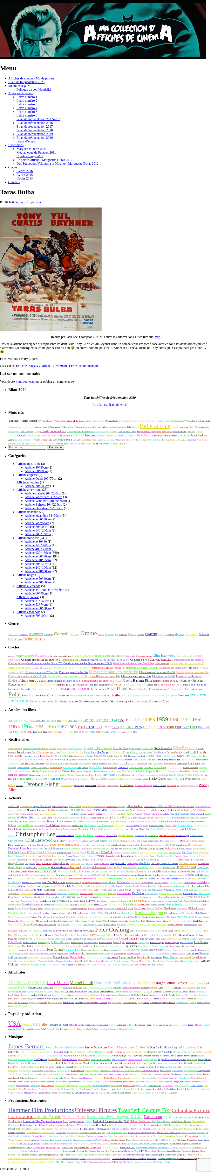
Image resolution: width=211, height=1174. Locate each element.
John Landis (182, 763)
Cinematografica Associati (73, 1151)
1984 (201, 727)
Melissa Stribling (155, 908)
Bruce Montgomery (169, 1093)
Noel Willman (15, 924)
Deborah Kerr (103, 845)
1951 (92, 720)
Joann (130, 991)
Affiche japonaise (27, 597)
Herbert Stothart (64, 1093)
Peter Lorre (167, 930)
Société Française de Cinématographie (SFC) (150, 1144)
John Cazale (130, 886)
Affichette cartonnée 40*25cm (44, 589)
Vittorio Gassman (122, 961)
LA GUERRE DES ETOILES (67, 439)
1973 (115, 727)
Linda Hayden (45, 901)
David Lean (55, 752)
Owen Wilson (88, 924)
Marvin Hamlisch (181, 1052)
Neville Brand (134, 921)
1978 (154, 727)
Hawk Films (170, 1140)
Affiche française (28, 365)
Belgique (130, 1025)
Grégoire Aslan (99, 867)
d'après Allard (57, 999)
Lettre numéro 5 (26, 111)
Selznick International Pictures (170, 1136)
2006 (119, 732)
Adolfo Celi (13, 806)
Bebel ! (135, 427)
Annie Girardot (50, 814)
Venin (198, 987)
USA (14, 1023)
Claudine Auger (182, 835)
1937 (26, 720)
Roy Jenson (130, 946)
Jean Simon (170, 999)
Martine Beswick (51, 908)
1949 (79, 720)
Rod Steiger (14, 946)
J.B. (91, 995)
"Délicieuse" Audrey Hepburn (23, 420)
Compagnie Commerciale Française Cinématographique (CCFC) (35, 1158)
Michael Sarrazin (172, 913)
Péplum (165, 439)
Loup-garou (110, 440)
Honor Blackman (92, 871)
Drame (88, 633)
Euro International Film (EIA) (98, 1158)
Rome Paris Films (127, 1147)
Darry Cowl (174, 841)
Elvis (75, 435)
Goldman (79, 1002)
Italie (43, 1024)
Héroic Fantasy (143, 435)
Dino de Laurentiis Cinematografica (126, 1125)
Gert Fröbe (144, 863)
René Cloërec (61, 1063)
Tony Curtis (143, 957)
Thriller (28, 639)
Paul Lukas (23, 930)
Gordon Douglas (15, 760)
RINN (133, 995)
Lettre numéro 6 (26, 115)
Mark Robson (174, 767)
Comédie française (160, 659)
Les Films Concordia (110, 1147)
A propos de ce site (20, 93)
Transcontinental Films (98, 1144)
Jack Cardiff (151, 760)
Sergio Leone (100, 778)
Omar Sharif (63, 924)
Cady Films (13, 1144)
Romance (191, 634)
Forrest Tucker (142, 856)
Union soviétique (180, 1025)
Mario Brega (115, 904)
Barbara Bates (74, 818)
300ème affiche (111, 421)
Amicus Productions (43, 1128)
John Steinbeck (24, 440)
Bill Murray (78, 822)
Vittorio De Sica (159, 785)
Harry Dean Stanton (19, 871)
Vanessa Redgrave (15, 961)
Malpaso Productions (140, 1121)
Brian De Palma (120, 748)
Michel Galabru (31, 917)
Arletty (166, 814)
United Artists (47, 1116)
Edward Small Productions (135, 1136)
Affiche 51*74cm (36, 604)
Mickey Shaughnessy (157, 917)
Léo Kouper (78, 999)
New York (152, 440)
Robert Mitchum (60, 942)
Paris (159, 440)
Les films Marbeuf (153, 1125)
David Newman (25, 1089)
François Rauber (140, 1074)
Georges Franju (153, 756)
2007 (124, 732)
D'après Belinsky (183, 1002)
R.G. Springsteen (171, 771)
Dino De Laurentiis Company (92, 1132)
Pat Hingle (132, 924)
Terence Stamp (33, 957)
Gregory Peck (114, 867)
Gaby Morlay (58, 860)
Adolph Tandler (69, 1059)
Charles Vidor (147, 748)
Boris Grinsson (27, 981)
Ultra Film (109, 1151)
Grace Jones (86, 867)
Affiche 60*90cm (36, 593)
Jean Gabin (138, 879)
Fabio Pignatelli (31, 1082)
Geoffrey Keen (168, 859)
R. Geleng (167, 991)
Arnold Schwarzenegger (179, 814)
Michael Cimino (39, 771)
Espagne (73, 1024)
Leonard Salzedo (132, 1070)
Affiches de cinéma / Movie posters (31, 78)
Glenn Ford (74, 867)
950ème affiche (80, 427)
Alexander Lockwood (17, 810)
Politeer (156, 999)
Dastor (146, 1002)
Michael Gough (33, 913)
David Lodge (30, 845)
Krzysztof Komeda (150, 1070)
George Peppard (61, 863)
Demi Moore (127, 845)
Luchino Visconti (136, 767)
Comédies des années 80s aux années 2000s (87, 663)
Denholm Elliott (140, 845)
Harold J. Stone (155, 867)
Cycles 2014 (24, 178)
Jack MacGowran (64, 875)
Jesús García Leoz (169, 1089)
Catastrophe (130, 656)
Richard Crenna (72, 939)
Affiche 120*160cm (54, 365)
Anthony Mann (48, 748)
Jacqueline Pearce (136, 875)
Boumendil (157, 991)
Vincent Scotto (92, 1070)
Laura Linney (115, 897)
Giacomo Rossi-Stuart (168, 863)
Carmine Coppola (37, 1055)
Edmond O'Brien (28, 852)
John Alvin (138, 991)
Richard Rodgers (124, 1093)
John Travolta (100, 889)
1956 (129, 720)
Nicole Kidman (162, 921)
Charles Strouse (22, 1074)
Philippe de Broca (153, 771)
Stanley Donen (157, 778)
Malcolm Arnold (55, 1055)
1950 (85, 720)
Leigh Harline (77, 1070)
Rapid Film (20, 1132)
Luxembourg (104, 1029)
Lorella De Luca (118, 901)
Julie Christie (50, 893)
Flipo (140, 1002)
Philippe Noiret (20, 935)
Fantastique (111, 634)
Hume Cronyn (119, 871)
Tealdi (206, 983)
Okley (49, 991)
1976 (138, 727)
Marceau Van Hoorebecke (34, 1093)
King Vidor (82, 767)
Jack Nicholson (80, 875)
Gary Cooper (82, 859)
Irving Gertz (77, 1093)
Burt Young (119, 825)
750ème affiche (27, 427)
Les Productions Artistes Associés (95, 1128)
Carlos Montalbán (156, 825)
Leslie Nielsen (21, 901)
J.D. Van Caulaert (130, 1002)
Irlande (19, 1029)
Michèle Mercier (102, 917)
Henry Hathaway (63, 759)
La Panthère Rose (88, 440)
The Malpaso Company (48, 1121)
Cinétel (83, 1158)
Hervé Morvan (40, 991)
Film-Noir (123, 634)
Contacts (14, 182)
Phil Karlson (138, 771)
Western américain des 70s (44, 701)
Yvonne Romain (155, 964)
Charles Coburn (116, 829)
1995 (60, 732)
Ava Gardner (48, 817)
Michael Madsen (97, 913)
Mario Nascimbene (192, 1082)
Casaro (199, 983)
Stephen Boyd (62, 953)
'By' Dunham (98, 1078)
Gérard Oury (183, 756)
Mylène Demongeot (59, 921)
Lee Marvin (167, 897)
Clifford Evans (16, 840)
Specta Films (203, 1140)
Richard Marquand (50, 775)
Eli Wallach (93, 852)
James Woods (89, 878)
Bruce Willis (77, 825)
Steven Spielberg (191, 778)
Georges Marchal (118, 863)
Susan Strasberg (163, 953)
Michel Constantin (16, 917)
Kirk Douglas (52, 897)
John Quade (76, 889)
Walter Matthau (167, 961)
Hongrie (149, 1025)
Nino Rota (167, 1051)
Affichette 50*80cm (38, 608)
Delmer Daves (67, 752)
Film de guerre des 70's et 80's (41, 672)
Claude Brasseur (126, 835)
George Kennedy (44, 863)
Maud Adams (64, 908)
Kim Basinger (26, 897)
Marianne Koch (61, 905)
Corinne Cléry (88, 841)
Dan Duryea (142, 841)
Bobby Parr (155, 822)
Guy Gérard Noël (142, 983)
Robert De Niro (190, 938)
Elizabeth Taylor (136, 852)
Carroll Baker (14, 829)
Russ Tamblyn (144, 946)
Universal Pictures (96, 1110)
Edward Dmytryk (132, 752)
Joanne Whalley (58, 886)
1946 (64, 720)
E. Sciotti (148, 991)
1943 (53, 720)
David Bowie (185, 841)
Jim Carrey (31, 886)
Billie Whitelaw (102, 822)
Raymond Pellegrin (134, 935)
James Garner (48, 879)
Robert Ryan (119, 942)
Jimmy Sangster (71, 763)
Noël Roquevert (200, 921)
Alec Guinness (166, 806)
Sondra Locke (197, 950)
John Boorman (85, 763)
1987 (17, 731)
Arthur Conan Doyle (117, 427)
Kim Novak (39, 897)
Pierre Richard (83, 935)
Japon (105, 1025)
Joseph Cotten (181, 889)
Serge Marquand (83, 950)
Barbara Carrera (88, 817)
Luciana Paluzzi (164, 901)
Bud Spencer (90, 825)
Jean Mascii (58, 982)
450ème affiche (151, 421)
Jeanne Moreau (108, 882)
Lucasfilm (29, 1121)
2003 (103, 732)
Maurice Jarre (61, 1051)
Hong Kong (140, 1025)
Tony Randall (156, 957)
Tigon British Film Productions (72, 1136)
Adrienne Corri (26, 806)
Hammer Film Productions (41, 1109)
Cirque (37, 431)
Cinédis (11, 1132)
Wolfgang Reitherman (189, 785)
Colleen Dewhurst (73, 841)
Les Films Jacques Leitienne (180, 1129)
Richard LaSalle (110, 1078)
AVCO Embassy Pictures (133, 1155)
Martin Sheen (36, 908)
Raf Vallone (95, 935)
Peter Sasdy (127, 771)
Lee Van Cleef (192, 897)
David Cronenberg (40, 752)
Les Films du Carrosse (94, 1151)
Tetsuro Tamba (46, 957)
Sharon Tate (97, 950)
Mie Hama (171, 917)
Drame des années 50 (20, 667)
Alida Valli (75, 810)
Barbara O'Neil (104, 817)
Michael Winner (54, 771)
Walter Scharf (116, 1085)
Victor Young (84, 1059)
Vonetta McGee (138, 961)
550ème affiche (177, 421)
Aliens (105, 427)
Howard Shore (71, 1055)
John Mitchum (49, 890)
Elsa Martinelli (150, 852)
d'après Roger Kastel (119, 999)
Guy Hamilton (30, 759)
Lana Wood (93, 897)
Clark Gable (111, 835)
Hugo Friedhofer (79, 1051)
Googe (125, 991)
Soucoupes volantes (76, 444)
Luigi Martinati (20, 1006)
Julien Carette (73, 893)
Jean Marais (160, 879)
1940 (37, 720)
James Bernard (26, 1046)
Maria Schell (49, 905)
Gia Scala (155, 863)
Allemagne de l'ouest (58, 1024)
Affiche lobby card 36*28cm (43, 497)
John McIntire (24, 890)
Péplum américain (157, 689)
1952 (98, 720)
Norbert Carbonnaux (84, 771)
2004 (108, 732)
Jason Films (164, 1162)
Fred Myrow (14, 1067)
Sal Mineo (170, 946)
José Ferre (136, 890)
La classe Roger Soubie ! (46, 688)
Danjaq (72, 1121)
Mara (128, 995)
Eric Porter (187, 852)
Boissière (70, 995)
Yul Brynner (54, 964)
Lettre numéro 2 (26, 100)
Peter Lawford (156, 931)
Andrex (155, 810)
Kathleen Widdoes (166, 893)
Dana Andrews (153, 841)
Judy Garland (203, 890)
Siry (10, 999)
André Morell (101, 809)
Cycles (12, 167)
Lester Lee (105, 1070)
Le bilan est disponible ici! (110, 404)
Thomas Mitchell (61, 957)
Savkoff (118, 991)
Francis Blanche (156, 856)
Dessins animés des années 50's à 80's (133, 663)
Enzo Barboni (159, 752)
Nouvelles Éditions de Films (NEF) (129, 1151)
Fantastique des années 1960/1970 (107, 667)
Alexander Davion (185, 806)
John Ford (112, 763)
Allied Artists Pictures (181, 1121)
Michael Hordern (65, 913)
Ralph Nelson (185, 771)
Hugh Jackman (106, 871)
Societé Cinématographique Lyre (194, 1132)
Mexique (99, 1025)
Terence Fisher (42, 784)
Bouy (162, 999)
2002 (98, 732)
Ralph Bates (119, 935)
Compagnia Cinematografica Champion (152, 1147)
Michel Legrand (172, 1047)
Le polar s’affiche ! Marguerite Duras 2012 (44, 160)
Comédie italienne (17, 663)
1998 (76, 732)
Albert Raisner (138, 1093)
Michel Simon (72, 917)
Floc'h (184, 987)
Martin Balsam (191, 904)
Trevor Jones (34, 1085)
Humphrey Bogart (134, 871)
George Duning (119, 1059)
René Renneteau (200, 995)
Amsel (131, 999)
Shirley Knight (123, 950)
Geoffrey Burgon (123, 1089)
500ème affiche (164, 421)
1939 (32, 720)
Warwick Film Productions (66, 1128)
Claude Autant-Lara (163, 748)
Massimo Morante (15, 1082)
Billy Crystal (115, 822)
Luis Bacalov (167, 1085)
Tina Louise (91, 957)
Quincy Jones (35, 1074)
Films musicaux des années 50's (98, 680)
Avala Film (108, 1136)
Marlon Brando (174, 904)
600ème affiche (190, 421)
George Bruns (63, 1070)
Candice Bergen (132, 825)
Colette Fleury (59, 841)
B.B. (129, 427)
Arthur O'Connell (197, 814)
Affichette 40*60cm (38, 582)
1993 (50, 732)
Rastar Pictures (77, 1155)
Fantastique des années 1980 (173, 667)
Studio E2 (201, 999)
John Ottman (50, 1089)
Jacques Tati (174, 759)
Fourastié (117, 987)
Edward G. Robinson (46, 852)
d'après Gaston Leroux (127, 431)
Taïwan (95, 1029)
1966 (50, 726)
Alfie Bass (50, 810)
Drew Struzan (93, 991)
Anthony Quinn (142, 814)
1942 (48, 720)
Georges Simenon (105, 435)
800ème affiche (41, 427)
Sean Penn (70, 950)
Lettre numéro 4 (26, 108)
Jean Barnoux (68, 1002)
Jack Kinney (163, 760)
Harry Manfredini (74, 1082)
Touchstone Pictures (95, 1136)
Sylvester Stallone (177, 953)
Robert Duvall (15, 942)
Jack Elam (191, 871)
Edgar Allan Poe (33, 435)
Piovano (48, 999)
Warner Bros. (74, 1116)
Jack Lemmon (39, 875)
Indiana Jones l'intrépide (135, 684)
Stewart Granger (133, 953)
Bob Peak (67, 987)
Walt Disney (104, 444)
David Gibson (60, 1082)
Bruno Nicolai (45, 1051)
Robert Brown (160, 939)
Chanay (97, 995)
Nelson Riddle (129, 1085)
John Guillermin (155, 763)
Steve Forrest (91, 953)
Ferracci (181, 983)
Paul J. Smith (197, 1085)
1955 (121, 720)
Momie (144, 440)
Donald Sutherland (72, 849)
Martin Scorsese (190, 767)
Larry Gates (104, 897)
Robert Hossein (30, 942)
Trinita (94, 444)
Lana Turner (82, 897)
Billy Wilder (89, 748)
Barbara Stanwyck (138, 818)
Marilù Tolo (74, 905)
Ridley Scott (94, 775)
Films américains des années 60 (113, 672)
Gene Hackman (128, 859)
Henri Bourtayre (154, 1074)
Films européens (32, 680)
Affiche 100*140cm (38, 534)
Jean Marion (100, 1093)
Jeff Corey (136, 882)
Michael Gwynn (50, 913)
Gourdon (56, 991)
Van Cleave (132, 1055)
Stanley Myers (150, 1059)
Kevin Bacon (13, 897)
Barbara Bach (61, 817)
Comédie (62, 633)
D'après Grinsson (55, 1002)
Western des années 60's (99, 701)
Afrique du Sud (165, 1025)
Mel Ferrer (140, 908)
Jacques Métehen (71, 1078)
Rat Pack (25, 444)
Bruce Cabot (66, 825)
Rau (85, 987)
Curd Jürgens (101, 840)
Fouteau (175, 991)
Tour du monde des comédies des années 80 (143, 695)
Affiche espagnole (28, 612)
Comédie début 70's (88, 659)
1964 (27, 726)
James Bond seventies (194, 684)
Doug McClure (116, 849)
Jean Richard (172, 878)
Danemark (81, 1029)
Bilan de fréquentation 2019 (34, 134)
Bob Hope (145, 821)
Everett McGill (29, 856)
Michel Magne (154, 1051)
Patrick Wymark (190, 924)
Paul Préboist (75, 930)
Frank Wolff (22, 860)
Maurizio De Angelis (135, 1051)
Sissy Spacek (184, 950)
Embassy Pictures (80, 1144)
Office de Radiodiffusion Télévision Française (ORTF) (134, 1158)
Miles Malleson (185, 917)
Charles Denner (130, 829)
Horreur (151, 634)
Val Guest (101, 785)
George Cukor (86, 756)
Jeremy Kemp (190, 882)
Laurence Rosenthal (153, 1089)
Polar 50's (45, 695)
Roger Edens (25, 1070)
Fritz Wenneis (124, 1078)
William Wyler (173, 785)
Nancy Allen (74, 921)
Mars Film (49, 1140)
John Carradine (117, 886)
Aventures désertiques (60, 656)
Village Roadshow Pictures (19, 1140)
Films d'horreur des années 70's (68, 676)
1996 (65, 732)
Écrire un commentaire (83, 365)
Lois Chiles (74, 901)
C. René (138, 999)
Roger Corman (49, 444)
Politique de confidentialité (33, 89)
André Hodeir (58, 1074)
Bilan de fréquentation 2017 (34, 126)
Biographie (48, 634)
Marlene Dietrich (158, 905)
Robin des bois (36, 444)
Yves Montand (80, 965)
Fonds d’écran (25, 141)
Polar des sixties (60, 695)
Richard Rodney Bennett (192, 1074)
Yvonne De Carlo (104, 965)
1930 (10, 720)
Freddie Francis (59, 755)
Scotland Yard (62, 444)
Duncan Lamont (147, 848)
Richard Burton (25, 938)
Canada (81, 1025)
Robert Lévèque (203, 1002)
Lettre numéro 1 (26, 97)
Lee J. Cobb (155, 897)
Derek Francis (181, 845)
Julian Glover (27, 893)
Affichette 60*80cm (38, 519)
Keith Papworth (165, 1082)
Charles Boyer (83, 829)
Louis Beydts (111, 1093)
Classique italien (101, 431)
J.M (150, 999)
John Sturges (194, 763)
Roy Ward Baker (53, 778)
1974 (122, 727)
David (138, 995)
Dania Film (131, 1140)
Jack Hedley (27, 875)
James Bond (197, 435)
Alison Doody (87, 810)
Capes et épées (202, 427)
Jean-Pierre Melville (54, 763)
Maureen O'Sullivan (78, 908)
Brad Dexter (189, 821)
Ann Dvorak (14, 814)
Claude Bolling (137, 1089)
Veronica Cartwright (64, 961)
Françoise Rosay (182, 856)
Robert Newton (77, 942)
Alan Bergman (155, 1063)
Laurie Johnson (135, 1059)
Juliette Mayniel (100, 893)
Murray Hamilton (43, 921)
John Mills (36, 889)
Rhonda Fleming (187, 935)
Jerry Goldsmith (138, 1047)
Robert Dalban (174, 938)
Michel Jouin (20, 991)
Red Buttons (150, 935)
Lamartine (101, 440)
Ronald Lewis (87, 946)
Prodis (87, 1125)
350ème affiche (124, 421)
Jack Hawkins (14, 875)
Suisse (155, 1025)
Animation (23, 634)
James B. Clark (187, 760)
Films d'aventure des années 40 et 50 (157, 672)
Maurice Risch (110, 908)
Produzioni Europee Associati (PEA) (111, 1121)
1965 (39, 726)
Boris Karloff (167, 821)
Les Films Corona (50, 1136)
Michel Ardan (187, 913)
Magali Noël (190, 901)
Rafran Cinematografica (154, 1155)
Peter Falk (134, 931)
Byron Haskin (135, 748)
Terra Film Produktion (65, 1162)
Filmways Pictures (24, 1128)
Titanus (88, 1121)
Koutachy (77, 987)
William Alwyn (104, 1067)
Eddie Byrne (171, 848)
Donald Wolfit (86, 849)
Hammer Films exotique (166, 680)
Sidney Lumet (142, 779)
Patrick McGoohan (159, 924)
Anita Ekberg (184, 810)
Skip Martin (37, 1070)
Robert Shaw (131, 942)
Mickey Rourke (141, 917)
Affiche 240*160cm (38, 567)
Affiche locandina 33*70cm (43, 515)
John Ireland (175, 886)
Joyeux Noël (37, 440)
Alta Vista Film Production (19, 1136)
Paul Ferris (139, 1082)
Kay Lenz (178, 893)
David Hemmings (15, 845)
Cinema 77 (117, 1128)
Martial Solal (57, 1078)
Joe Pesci (82, 886)
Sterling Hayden (77, 953)
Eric (39, 202)
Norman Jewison (100, 771)
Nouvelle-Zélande (126, 1029)
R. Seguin (183, 991)
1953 (105, 720)
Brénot (122, 995)
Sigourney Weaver (170, 950)
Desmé (193, 1002)
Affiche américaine (28, 489)
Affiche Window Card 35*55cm (46, 500)
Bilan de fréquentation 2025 (26, 82)
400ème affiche (138, 421)
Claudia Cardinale (167, 835)
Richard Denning (87, 939)
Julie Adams (39, 893)
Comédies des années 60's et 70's (44, 663)
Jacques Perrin (168, 875)
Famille (101, 634)
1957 (139, 719)
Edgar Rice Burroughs (50, 435)
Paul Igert (180, 995)
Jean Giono (13, 440)
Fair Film (122, 1162)
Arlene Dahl (156, 814)
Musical (162, 634)
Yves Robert (91, 965)
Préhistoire (191, 440)
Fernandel (193, 667)
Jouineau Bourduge (17, 987)
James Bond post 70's (170, 684)
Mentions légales (19, 85)
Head (43, 995)
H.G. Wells (118, 435)
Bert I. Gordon (75, 748)
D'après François (115, 1002)
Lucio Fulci (149, 767)
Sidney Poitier (156, 949)
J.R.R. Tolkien (184, 435)
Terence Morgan (20, 957)
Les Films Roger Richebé (29, 1144)
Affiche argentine (27, 482)
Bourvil (178, 821)
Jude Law (193, 890)
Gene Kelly (140, 860)
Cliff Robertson (196, 835)
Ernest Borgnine (201, 852)
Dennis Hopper (154, 845)
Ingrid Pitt (172, 871)
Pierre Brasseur (46, 935)
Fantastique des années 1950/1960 (70, 667)
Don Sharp (90, 752)
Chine (88, 1029)
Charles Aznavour (69, 829)
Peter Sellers (179, 930)
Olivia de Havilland (47, 924)
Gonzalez (22, 999)
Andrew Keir (143, 809)
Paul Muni (47, 931)
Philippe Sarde (47, 1067)
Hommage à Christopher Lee (73, 684)
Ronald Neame (24, 779)
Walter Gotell (153, 961)
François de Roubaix (182, 1085)
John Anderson (92, 886)
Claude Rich (153, 835)
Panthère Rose (142, 689)
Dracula (21, 435)
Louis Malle (123, 767)
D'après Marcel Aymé (146, 431)
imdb (157, 337)
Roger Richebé (162, 775)
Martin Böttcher (151, 1082)
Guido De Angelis (116, 1051)
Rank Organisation (99, 1125)
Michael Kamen (197, 1078)
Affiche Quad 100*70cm (41, 478)
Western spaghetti (119, 443)
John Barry (54, 1047)
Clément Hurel (35, 987)
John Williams (73, 1047)
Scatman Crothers (26, 950)
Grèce (74, 1029)
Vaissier (17, 995)
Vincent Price (80, 960)
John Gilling (127, 763)
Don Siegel (103, 752)
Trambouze (69, 991)
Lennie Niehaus (28, 1051)
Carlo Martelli (105, 1063)
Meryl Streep (170, 908)
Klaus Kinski (67, 897)
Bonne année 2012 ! (186, 427)
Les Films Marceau (201, 1129)
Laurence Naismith (130, 897)
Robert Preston (91, 942)
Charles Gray (144, 829)
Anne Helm (38, 814)
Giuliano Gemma (59, 867)
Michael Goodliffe (15, 913)
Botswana (26, 1029)
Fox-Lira (202, 1136)
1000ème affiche (45, 421)
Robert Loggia (44, 942)
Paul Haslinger (63, 1089)
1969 (81, 727)
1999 (81, 732)
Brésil (43, 1029)
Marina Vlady (100, 904)
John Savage (88, 890)
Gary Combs (70, 860)
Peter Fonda (144, 931)
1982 (185, 727)
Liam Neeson (33, 901)
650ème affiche (204, 421)
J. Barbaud (102, 1002)
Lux (65, 1121)
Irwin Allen (109, 760)
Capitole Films (198, 1151)
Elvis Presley (162, 852)
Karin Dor (112, 893)
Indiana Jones (157, 435)
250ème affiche (98, 421)
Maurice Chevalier (95, 908)
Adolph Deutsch (28, 1063)
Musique (170, 634)
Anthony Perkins (110, 814)
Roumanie (114, 1029)
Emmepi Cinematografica (180, 1147)
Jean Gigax (61, 995)
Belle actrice (155, 425)
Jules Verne (47, 440)
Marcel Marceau (14, 905)
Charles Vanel (156, 829)
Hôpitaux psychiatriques (101, 685)
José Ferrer (146, 889)
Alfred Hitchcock (94, 427)
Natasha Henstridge (119, 921)
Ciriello (30, 991)
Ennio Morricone (96, 1047)
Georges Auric (178, 1082)
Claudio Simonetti (46, 1082)
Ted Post (19, 785)
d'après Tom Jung (102, 999)
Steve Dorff (22, 1055)
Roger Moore (58, 946)
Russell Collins (158, 946)
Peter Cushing (112, 929)
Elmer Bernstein (185, 1063)
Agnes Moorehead (42, 806)
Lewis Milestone (110, 767)
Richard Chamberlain (56, 939)
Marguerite (120, 440)
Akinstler (79, 995)
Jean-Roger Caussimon (91, 882)
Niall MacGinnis (148, 921)
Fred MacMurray (45, 860)
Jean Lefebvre (149, 879)
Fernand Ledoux (86, 856)
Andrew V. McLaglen (32, 748)
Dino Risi (79, 752)
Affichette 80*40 (36, 541)
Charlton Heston (188, 829)
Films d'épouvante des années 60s (192, 672)
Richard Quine (67, 775)
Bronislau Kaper (85, 1085)
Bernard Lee (54, 821)
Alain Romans (75, 1063)
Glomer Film (95, 1147)
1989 (29, 732)
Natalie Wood (102, 921)
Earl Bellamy (116, 752)
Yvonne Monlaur (139, 964)
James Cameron (201, 760)
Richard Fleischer (18, 774)
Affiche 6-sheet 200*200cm (43, 493)
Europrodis (118, 1136)
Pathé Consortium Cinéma (32, 1125)
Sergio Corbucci (82, 779)
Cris (177, 999)
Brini (103, 995)
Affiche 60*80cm (36, 471)
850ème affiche (54, 427)
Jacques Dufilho (152, 875)
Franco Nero (169, 856)
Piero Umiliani (115, 1074)
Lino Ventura (100, 689)
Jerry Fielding (190, 1055)
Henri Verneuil (46, 759)
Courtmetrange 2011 (29, 156)
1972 (107, 727)
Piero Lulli (33, 935)
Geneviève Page (152, 860)
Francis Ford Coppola (170, 1067)
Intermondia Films (81, 1147)
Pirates (173, 439)
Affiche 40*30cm (36, 467)
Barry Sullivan (165, 818)
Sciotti (145, 995)
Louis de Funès (135, 900)
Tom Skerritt (112, 957)
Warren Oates (180, 961)
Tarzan (88, 444)
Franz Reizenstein (121, 1063)
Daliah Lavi (125, 841)
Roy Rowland (37, 779)
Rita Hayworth (147, 938)
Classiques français (144, 656)
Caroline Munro (185, 825)
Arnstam (43, 1002)
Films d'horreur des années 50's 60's (27, 676)
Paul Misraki (50, 1070)
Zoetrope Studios (159, 1128)
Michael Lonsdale (81, 913)
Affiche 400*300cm (38, 549)
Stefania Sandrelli (48, 953)
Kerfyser (58, 987)
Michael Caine (196, 908)
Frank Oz (193, 856)
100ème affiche (59, 421)
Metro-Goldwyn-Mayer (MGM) (115, 1116)
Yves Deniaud (67, 965)
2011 (135, 732)
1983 (193, 727)
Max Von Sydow (124, 908)
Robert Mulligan (123, 775)
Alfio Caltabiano (63, 810)
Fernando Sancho (113, 856)
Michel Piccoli (45, 917)
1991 (40, 732)
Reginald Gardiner (164, 935)
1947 (70, 720)
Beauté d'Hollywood (83, 655)
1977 (146, 727)
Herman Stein (88, 1093)
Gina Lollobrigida (16, 867)
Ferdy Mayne (58, 856)
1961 (186, 719)
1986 (11, 731)
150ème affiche (72, 421)
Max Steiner (190, 1047)
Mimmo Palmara (202, 917)
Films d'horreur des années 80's (104, 676)
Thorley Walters (77, 957)
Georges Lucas (169, 756)
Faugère (152, 995)
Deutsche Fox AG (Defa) (188, 1158)
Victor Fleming (127, 785)
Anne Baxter (27, 814)
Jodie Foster (72, 886)
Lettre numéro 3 (26, 104)
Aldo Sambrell (135, 806)
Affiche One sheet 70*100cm (44, 508)
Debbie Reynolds (88, 845)
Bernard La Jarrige (37, 821)
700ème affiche (14, 427)
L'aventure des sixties (20, 689)
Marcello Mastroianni (32, 904)
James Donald (19, 879)
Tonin (182, 999)
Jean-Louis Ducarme (87, 1074)
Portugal (50, 1029)
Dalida (133, 841)
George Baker (198, 860)
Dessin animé (179, 431)
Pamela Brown (110, 924)
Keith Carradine (203, 893)
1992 (45, 732)
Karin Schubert (124, 893)
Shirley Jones (110, 950)
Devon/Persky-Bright (173, 1155)
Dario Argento (24, 752)
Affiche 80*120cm (37, 563)
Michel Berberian (90, 1002)
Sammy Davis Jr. (182, 946)
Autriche (11, 1029)
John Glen (142, 763)
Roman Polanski (193, 774)
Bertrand (40, 999)
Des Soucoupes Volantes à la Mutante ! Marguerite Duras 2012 (57, 163)
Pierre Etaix (51, 995)
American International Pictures (61, 1125)
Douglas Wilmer (130, 848)
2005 (113, 732)
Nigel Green (175, 921)
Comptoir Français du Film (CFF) (47, 1147)
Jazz (205, 435)
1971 (98, 727)
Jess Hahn (202, 882)
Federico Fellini (190, 752)
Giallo (119, 681)
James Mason (61, 878)
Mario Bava (160, 767)
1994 (55, 732)
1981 (178, 727)
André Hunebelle (15, 748)
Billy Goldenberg (27, 1078)
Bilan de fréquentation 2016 (34, 123)
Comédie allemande (184, 656)
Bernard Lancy (81, 991)
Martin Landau (22, 908)
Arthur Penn (62, 748)
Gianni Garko (203, 863)
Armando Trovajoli (64, 1067)
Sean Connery (55, 949)
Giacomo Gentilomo (199, 756)
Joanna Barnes (43, 886)
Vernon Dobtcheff (31, 961)
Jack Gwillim (202, 871)
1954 (113, 720)
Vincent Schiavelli (96, 961)
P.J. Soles (99, 924)
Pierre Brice (59, 935)
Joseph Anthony (23, 767)
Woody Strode (41, 964)
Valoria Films (64, 1155)
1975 (130, 727)
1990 (35, 732)
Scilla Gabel (40, 950)
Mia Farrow (182, 908)
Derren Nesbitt (195, 845)
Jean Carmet (128, 879)
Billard (174, 427)
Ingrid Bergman (159, 871)
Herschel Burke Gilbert (85, 1067)
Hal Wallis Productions (192, 1155)
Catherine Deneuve (41, 829)
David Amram (138, 1067)
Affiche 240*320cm (38, 545)
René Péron (168, 987)
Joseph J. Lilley (183, 1089)
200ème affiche (85, 421)
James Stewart (75, 878)
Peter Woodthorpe (194, 930)
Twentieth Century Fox (144, 1110)
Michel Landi (117, 688)
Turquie (191, 1025)
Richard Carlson (198, 771)
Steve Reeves (120, 953)
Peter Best (96, 1089)
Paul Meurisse (35, 930)
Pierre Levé (25, 995)
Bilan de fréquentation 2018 (34, 130)
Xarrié (160, 987)
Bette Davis (67, 822)
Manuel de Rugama (158, 1002)
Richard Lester (35, 775)
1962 (197, 719)
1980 (170, 727)
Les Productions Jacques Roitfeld (97, 1155)
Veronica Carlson (47, 961)
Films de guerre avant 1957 (136, 676)
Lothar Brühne (136, 1078)
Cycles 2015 (24, 174)
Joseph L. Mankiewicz (40, 767)
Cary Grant (27, 829)
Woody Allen (161, 701)
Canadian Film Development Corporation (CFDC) (97, 1162)
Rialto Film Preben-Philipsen (136, 1128)
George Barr (191, 999)
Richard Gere (99, 939)
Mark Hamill (130, 904)
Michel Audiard (133, 439)
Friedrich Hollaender (101, 1085)
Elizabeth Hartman (121, 852)
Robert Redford (105, 942)
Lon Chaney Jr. (103, 901)
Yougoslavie (89, 1025)
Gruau (10, 1006)
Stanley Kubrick (174, 779)
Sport (19, 639)
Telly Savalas (192, 953)
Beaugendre (31, 999)
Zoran (15, 999)
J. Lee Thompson (124, 760)
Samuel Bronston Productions (178, 1151)
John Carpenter (99, 763)
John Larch (186, 886)
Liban (57, 1029)
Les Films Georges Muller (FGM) (150, 1140)
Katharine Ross (151, 893)
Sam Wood (68, 779)
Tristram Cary (117, 1070)
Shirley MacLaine (139, 949)
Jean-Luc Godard (37, 763)
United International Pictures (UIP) (40, 1132)
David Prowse (57, 844)
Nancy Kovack (88, 921)
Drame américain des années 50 (187, 663)
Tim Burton (79, 785)
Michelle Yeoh (128, 917)
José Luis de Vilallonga (163, 889)
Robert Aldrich (108, 775)
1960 (174, 719)
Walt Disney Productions (187, 1140)
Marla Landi (144, 904)
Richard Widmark (129, 938)
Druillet (177, 987)
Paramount (153, 1116)
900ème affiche (67, 427)
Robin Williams (186, 942)
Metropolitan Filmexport (155, 1151)
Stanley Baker (34, 953)
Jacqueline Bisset (120, 875)
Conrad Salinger (119, 1055)
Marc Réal (189, 995)
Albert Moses (100, 806)
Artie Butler (60, 1085)
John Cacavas (128, 1082)
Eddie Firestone (185, 849)
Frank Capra (45, 756)
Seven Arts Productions (178, 1117)
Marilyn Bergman (138, 1063)
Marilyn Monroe (86, 905)
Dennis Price (169, 844)
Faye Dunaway (43, 856)
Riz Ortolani (145, 1055)
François (145, 987)
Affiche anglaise (27, 475)
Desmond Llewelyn (19, 848)
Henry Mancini (118, 1047)
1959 (162, 719)
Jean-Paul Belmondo (53, 882)
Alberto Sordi (112, 806)
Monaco (198, 1025)
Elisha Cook (107, 852)
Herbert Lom (77, 871)
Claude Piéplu (141, 835)
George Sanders (101, 863)
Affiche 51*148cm (37, 601)
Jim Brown (21, 886)
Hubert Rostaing (72, 1074)
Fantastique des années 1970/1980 (141, 667)
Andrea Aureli (129, 810)
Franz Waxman (72, 1085)
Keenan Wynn (190, 893)
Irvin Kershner (95, 759)
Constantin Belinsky (111, 982)
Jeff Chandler (123, 882)
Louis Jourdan (151, 901)
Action (13, 634)
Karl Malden (138, 893)
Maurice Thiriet (90, 1063)
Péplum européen (175, 689)
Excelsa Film (67, 1147)
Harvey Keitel (34, 871)
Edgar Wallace (66, 435)
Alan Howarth (184, 1078)
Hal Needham (143, 867)
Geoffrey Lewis (184, 859)
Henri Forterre (51, 1093)
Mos (62, 991)
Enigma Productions (29, 1151)
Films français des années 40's (63, 680)
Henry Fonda (48, 871)
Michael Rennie (127, 913)
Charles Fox (14, 1063)
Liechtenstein (65, 1029)
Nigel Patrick (187, 921)
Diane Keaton (37, 849)
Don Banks (156, 1047)
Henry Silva (63, 871)
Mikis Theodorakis (153, 1093)
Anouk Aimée (63, 814)
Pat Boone (121, 924)
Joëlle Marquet (112, 995)
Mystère (179, 634)
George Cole (30, 863)
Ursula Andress (186, 957)
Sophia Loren (21, 953)
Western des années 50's (71, 701)
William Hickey (193, 961)
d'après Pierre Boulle (163, 431)
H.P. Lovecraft (130, 435)
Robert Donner (204, 939)
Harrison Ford (186, 867)
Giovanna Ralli (44, 867)
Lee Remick (178, 897)
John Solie (68, 999)
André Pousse (115, 810)
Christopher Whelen (121, 1067)
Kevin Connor (70, 767)
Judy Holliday (14, 893)
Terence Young (67, 785)
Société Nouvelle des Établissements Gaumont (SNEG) (78, 1140)
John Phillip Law (63, 890)
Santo (192, 946)
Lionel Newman (154, 1085)
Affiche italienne (27, 512)
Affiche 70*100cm (37, 486)
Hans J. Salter (141, 1085)
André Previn (176, 1055)
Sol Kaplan (147, 1078)
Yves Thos (48, 987)
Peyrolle (172, 995)
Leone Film (152, 1136)
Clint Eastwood (164, 655)
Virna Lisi (109, 961)
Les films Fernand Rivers (116, 1132)
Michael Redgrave (112, 913)
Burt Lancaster (105, 825)
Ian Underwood (22, 1085)
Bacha (158, 995)
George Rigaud (87, 863)
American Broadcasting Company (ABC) (145, 1132)
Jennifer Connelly (161, 882)
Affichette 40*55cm (38, 560)
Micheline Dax (115, 917)
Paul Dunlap (176, 1074)
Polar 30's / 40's (30, 695)
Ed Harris (160, 849)
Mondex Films (73, 1132)
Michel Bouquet (201, 913)
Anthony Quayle (126, 814)
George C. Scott (16, 863)
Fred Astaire (33, 860)
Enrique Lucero (175, 852)
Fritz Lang (74, 756)
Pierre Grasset (70, 935)
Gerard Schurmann (170, 1078)
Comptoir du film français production (56, 1144)
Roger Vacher (23, 1002)
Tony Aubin (196, 1089)
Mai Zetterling (203, 901)
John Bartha (105, 886)
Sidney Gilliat (117, 779)
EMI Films (167, 1125)
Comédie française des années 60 (188, 659)
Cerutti (145, 999)
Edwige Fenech (79, 852)
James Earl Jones (34, 878)
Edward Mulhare (64, 852)
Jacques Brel (127, 1074)
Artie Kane (191, 1059)
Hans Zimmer (85, 1089)
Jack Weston (107, 875)
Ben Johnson (192, 817)
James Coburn (195, 874)
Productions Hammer (82, 695)
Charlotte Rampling (171, 829)
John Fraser (152, 886)
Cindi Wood (100, 835)
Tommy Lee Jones (127, 957)
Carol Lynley (171, 825)
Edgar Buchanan (199, 849)
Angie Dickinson (168, 810)
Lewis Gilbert (95, 767)
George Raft (75, 863)
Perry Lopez (88, 930)
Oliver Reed (30, 924)
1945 (59, 720)
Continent (113, 431)
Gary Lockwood (96, 860)
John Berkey (89, 999)
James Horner (103, 1055)
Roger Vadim (176, 774)
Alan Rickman (88, 806)
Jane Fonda (102, 878)
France (27, 1024)
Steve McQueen (105, 953)
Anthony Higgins (95, 814)
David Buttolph (85, 1078)
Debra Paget (116, 845)
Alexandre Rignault (36, 810)
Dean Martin (72, 844)
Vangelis (11, 1074)
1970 (90, 727)
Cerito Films (61, 1132)
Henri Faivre (34, 1002)
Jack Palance (94, 874)
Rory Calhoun (101, 946)
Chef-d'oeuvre (26, 431)
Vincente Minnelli (143, 785)
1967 (62, 726)
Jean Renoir (13, 763)
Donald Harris (54, 1059)
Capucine (143, 825)
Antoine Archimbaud (101, 1059)
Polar (181, 439)
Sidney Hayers (130, 779)
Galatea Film (37, 1136)
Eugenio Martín (174, 752)
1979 (162, 727)
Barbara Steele (152, 818)
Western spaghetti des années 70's (134, 701)
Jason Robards (115, 878)
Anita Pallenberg (200, 810)
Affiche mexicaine (28, 463)
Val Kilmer (201, 957)
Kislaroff (192, 991)
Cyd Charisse (114, 841)
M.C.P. (165, 995)
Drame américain (162, 663)
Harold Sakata (169, 867)
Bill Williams (89, 822)
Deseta (86, 995)
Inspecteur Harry (170, 435)
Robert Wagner (172, 942)
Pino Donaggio (97, 1051)
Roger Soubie (166, 983)
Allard (191, 983)
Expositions (15, 145)
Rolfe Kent (74, 1089)
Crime (75, 634)
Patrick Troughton (175, 924)
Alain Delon (75, 806)
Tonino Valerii (90, 785)
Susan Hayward (148, 953)
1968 (72, 726)
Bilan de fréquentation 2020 (34, 137)
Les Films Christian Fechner (113, 1140)
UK (35, 1024)
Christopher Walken (84, 835)
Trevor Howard (170, 957)
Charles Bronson (99, 829)
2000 (87, 732)
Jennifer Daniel (176, 882)
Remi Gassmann (47, 1085)
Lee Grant (143, 897)
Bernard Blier (21, 821)
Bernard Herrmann (161, 1055)
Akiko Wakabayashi (60, 806)
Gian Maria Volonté (188, 863)
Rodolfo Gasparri (107, 991)
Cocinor (80, 1121)
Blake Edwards (103, 748)
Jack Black (181, 871)
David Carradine (198, 841)
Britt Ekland (39, 825)
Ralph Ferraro (102, 1074)
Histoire (140, 634)
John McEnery (198, 886)
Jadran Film (117, 1155)
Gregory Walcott (130, 867)
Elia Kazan (147, 752)
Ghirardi (153, 987)
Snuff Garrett (40, 1059)
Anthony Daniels (79, 814)
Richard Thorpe (81, 775)
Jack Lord (51, 875)
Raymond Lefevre (108, 1089)
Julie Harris (62, 893)
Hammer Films (142, 680)
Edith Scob (13, 852)
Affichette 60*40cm (38, 578)
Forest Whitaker (127, 856)
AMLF (80, 1125)
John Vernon (113, 890)
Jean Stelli (25, 763)
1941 (42, 720)
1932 (15, 720)
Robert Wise (136, 775)
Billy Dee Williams (130, 821)
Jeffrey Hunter (147, 882)
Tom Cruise (102, 957)
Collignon (12, 1002)
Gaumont (199, 1117)
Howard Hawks (79, 760)
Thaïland (206, 1025)
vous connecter (25, 381)
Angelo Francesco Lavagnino (172, 1059)
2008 (129, 732)
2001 (93, 732)
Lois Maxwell (88, 900)
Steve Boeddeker (115, 1082)
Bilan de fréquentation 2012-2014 (38, 119)
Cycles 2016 (24, 171)
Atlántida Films (38, 1140)
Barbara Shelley (121, 817)
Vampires (171, 695)
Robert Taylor (143, 942)
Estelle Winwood (15, 856)
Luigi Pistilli (177, 901)
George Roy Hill (120, 756)
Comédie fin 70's (139, 659)
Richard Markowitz (30, 1067)
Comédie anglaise (69, 659)
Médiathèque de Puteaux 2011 (36, 152)
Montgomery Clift (27, 921)
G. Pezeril (170, 1002)
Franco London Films (171, 1132)
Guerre (132, 634)
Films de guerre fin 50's (163, 676)
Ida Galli (147, 871)
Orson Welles (75, 924)
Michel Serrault (59, 917)
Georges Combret (136, 756)
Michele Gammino (86, 917)
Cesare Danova (55, 829)
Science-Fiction (101, 695)
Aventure (36, 634)
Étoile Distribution (199, 1147)
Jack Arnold (139, 759)
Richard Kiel (112, 938)
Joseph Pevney (56, 767)
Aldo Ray (122, 806)
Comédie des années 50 (114, 659)
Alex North (196, 1052)
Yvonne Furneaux (121, 964)
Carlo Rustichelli (87, 1055)
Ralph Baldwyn (106, 935)
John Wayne (125, 889)
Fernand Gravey (72, 856)
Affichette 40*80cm (38, 571)
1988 (23, 731)
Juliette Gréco (86, 893)
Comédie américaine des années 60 (40, 659)
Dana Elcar (164, 841)
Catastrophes (13, 431)
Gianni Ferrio (177, 1070)
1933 (21, 720)
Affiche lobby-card (37, 523)
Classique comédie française (80, 431)
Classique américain (53, 431)
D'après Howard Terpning (99, 987)
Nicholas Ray (68, 771)
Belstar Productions (70, 1158)
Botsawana (35, 1029)
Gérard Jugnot (132, 863)
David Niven (43, 845)
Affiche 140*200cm (38, 530)
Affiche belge (25, 575)
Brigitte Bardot (102, 655)
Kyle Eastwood (190, 1070)
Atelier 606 (36, 995)
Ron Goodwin (152, 1067)
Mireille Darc (13, 921)
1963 (14, 726)
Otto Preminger (114, 771)
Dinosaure (191, 431)
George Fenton (38, 1089)
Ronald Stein (200, 1063)
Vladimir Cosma (25, 1059)
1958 (150, 719)
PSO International (190, 1136)
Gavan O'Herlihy (112, 859)
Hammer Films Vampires (40, 684)
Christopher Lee (35, 834)
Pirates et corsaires (194, 689)
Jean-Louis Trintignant (31, 882)
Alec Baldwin (150, 806)
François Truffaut (31, 756)
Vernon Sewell (113, 785)
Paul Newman (60, 930)
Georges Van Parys (46, 1063)
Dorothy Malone (101, 848)
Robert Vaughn (157, 942)
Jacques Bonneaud (131, 987)
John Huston (170, 763)
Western (40, 639)
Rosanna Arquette (115, 946)
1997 (70, 732)
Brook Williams (53, 825)
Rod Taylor (27, 946)
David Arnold (165, 1070)
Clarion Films (14, 1151)
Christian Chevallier (43, 1078)
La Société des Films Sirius (119, 1144)
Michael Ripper (149, 912)
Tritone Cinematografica (168, 1158)
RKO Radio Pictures (160, 1121)
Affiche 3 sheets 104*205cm (43, 504)
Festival (81, 435)
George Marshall (103, 755)
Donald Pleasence (53, 848)
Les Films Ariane (181, 1125)
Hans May (166, 1074)
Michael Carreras (23, 771)
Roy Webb (157, 1078)
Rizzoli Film (50, 1162)
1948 (75, 720)
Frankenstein (91, 435)
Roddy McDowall (42, 946)
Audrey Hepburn (24, 655)
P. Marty (191, 987)
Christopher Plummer (65, 835)
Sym (199, 991)
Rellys (175, 935)
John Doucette (141, 886)
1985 (207, 727)
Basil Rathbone (178, 818)
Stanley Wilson (203, 1070)
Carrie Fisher (201, 825)
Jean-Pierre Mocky (73, 882)
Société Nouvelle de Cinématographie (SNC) (39, 1155)
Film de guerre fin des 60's (73, 672)
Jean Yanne (196, 879)
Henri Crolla (47, 1074)
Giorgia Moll (31, 867)
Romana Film (14, 1155)
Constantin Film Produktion (50, 1151)
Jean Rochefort (185, 879)
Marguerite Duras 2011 (31, 148)
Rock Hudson (201, 942)
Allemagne (121, 1025)
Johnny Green (204, 1059)
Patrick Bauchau (144, 924)
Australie (112, 1025)
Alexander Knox (203, 806)
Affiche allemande (28, 586)
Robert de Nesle (101, 1082)
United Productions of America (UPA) (143, 1162)
